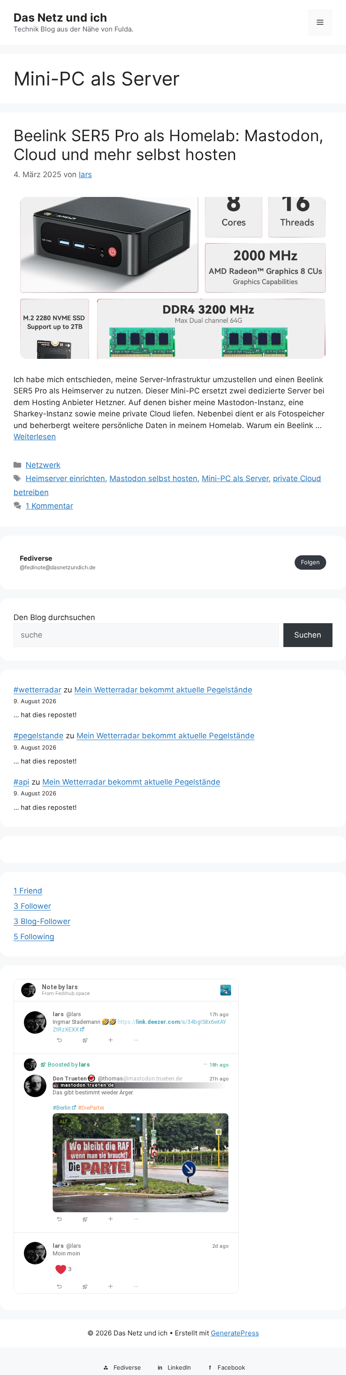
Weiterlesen (35, 436)
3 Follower (32, 906)
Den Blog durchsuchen (54, 617)
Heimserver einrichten (65, 478)
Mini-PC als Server (235, 478)
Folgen (310, 562)
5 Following (34, 936)
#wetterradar (37, 689)
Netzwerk (43, 464)
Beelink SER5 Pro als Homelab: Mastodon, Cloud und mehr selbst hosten (168, 145)
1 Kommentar (49, 505)
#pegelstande (39, 735)
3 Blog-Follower (42, 921)
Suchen (307, 634)
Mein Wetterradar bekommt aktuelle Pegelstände (163, 689)
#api (21, 781)
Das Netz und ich (60, 17)
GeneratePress (235, 1333)
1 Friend (28, 890)
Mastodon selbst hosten (153, 478)
